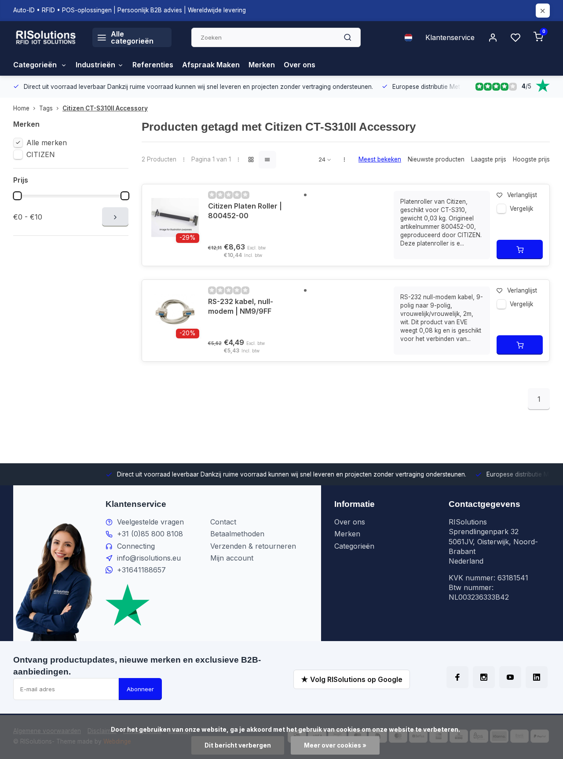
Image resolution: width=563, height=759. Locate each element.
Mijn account (231, 558)
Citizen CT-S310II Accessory (105, 108)
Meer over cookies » (335, 745)
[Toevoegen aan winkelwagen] (520, 249)
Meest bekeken (379, 159)
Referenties (152, 64)
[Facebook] (457, 677)
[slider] (17, 195)
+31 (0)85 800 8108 (150, 533)
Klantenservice (450, 37)
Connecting (136, 546)
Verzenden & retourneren (253, 546)
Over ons (299, 64)
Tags (46, 108)
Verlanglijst (522, 194)
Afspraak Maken (211, 64)
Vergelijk (521, 208)
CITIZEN (40, 154)
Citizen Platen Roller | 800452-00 (245, 211)
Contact (223, 521)
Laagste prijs (488, 159)
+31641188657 (141, 569)
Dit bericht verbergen (238, 745)
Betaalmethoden (237, 533)
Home (21, 108)
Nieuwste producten (436, 159)
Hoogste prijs (531, 159)
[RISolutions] (46, 37)
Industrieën (95, 64)
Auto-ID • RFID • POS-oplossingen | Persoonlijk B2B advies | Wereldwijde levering (129, 10)
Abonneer (140, 689)
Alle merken (46, 142)
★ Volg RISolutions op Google (351, 679)
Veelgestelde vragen (150, 521)
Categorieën (35, 64)
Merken (262, 64)
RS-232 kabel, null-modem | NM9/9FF (240, 306)
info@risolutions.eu (149, 558)
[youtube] (510, 677)
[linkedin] (537, 677)
